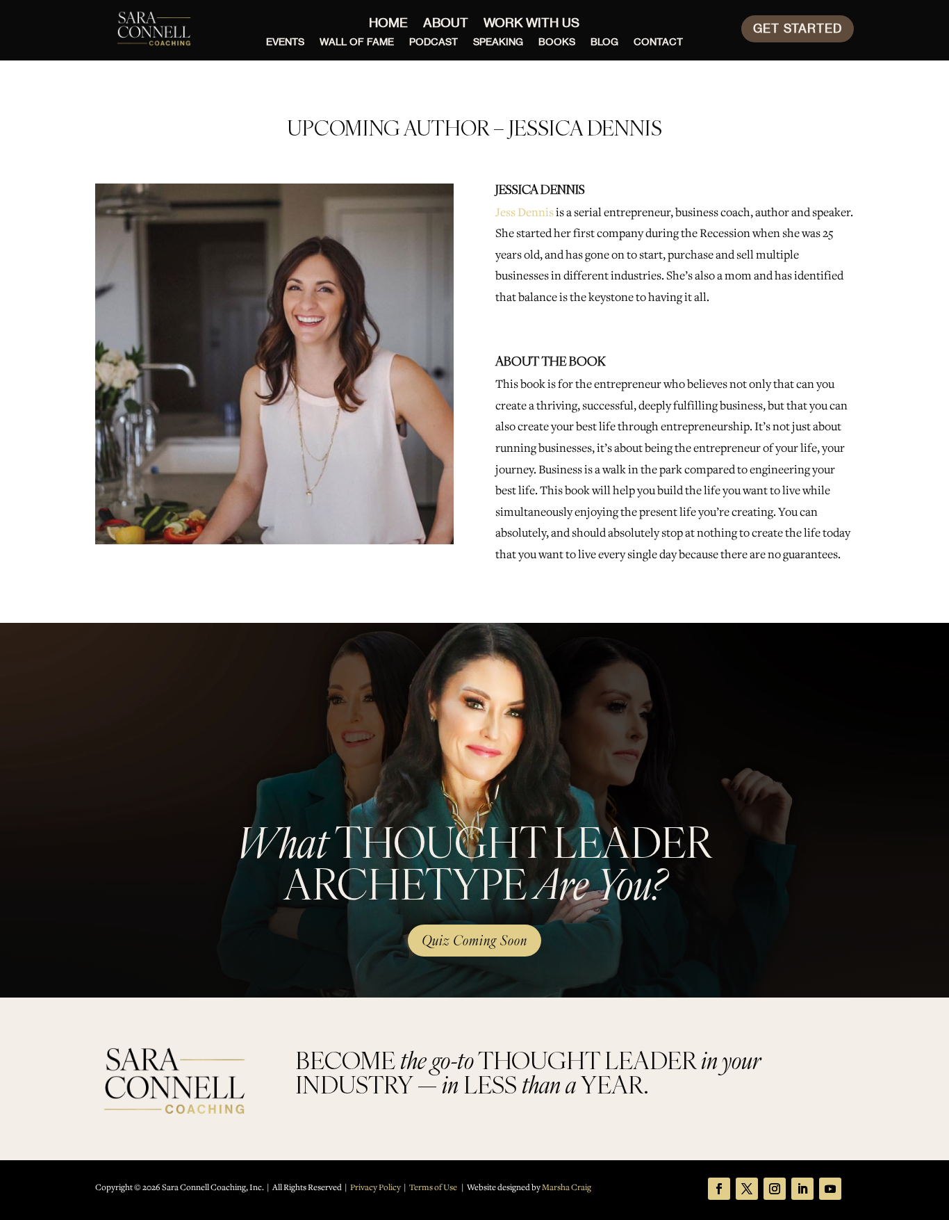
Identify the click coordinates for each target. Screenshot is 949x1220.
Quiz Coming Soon (474, 940)
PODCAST (433, 42)
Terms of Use (433, 1188)
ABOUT (445, 23)
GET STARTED (797, 28)
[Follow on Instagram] (775, 1189)
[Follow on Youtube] (830, 1189)
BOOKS (556, 42)
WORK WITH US (531, 23)
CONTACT (658, 42)
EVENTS (285, 42)
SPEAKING (498, 42)
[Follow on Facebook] (719, 1189)
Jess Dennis (524, 213)
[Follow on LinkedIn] (802, 1189)
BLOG (604, 42)
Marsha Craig (566, 1188)
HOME (388, 23)
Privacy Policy (375, 1188)
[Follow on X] (747, 1189)
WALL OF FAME (357, 42)
